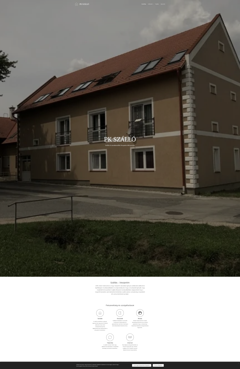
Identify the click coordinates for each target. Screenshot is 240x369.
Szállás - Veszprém (120, 282)
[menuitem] (144, 4)
